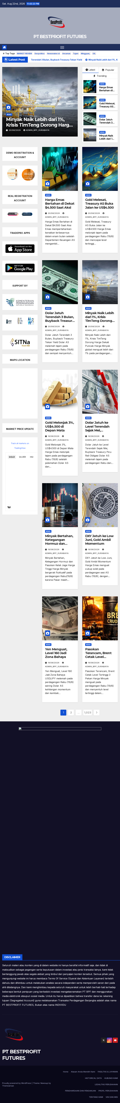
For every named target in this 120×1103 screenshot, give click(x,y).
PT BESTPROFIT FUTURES (60, 36)
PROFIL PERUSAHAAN (108, 1091)
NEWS (9, 114)
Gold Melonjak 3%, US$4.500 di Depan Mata (40, 122)
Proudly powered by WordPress (17, 1083)
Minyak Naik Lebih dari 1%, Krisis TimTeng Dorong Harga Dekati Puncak (99, 321)
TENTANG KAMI (96, 1097)
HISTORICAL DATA (93, 1078)
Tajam (75, 53)
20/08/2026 (54, 213)
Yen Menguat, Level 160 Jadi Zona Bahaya (56, 653)
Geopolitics (39, 53)
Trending (101, 75)
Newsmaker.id (53, 53)
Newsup (44, 1083)
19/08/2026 (15, 130)
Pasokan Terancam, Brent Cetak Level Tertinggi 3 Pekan (99, 655)
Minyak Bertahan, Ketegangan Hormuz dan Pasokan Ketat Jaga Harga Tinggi (59, 543)
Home (65, 1071)
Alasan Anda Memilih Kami (83, 1071)
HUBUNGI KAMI (111, 1078)
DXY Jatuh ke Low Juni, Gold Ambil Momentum (99, 540)
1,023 (87, 712)
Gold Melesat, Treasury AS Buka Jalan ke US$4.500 (107, 108)
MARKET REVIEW (24, 53)
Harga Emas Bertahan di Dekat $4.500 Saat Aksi (106, 92)
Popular (109, 69)
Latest (92, 69)
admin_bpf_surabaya (37, 130)
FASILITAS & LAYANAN (108, 1071)
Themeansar (8, 1086)
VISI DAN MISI (112, 1097)
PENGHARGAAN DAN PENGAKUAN (80, 1091)
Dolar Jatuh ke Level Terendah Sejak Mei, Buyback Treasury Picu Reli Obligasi (99, 430)
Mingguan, (85, 53)
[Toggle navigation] (62, 47)
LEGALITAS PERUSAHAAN (106, 1084)
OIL (94, 53)
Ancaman (66, 53)
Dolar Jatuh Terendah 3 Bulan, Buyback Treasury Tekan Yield (59, 319)
